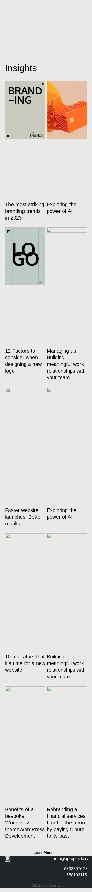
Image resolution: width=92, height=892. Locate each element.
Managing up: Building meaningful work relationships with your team (66, 364)
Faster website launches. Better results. (23, 516)
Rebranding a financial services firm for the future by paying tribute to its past (67, 823)
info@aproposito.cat (72, 858)
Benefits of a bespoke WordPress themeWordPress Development (25, 823)
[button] (46, 852)
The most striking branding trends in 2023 (24, 211)
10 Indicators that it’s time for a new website (25, 663)
